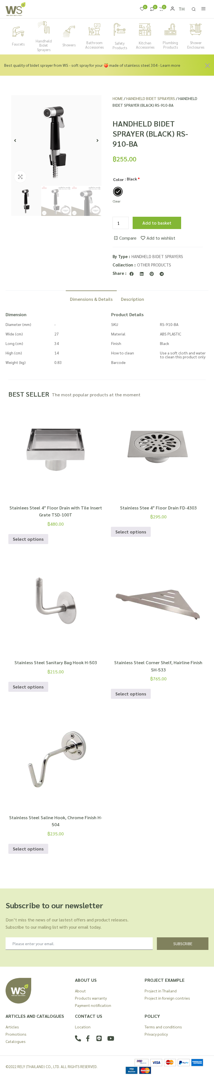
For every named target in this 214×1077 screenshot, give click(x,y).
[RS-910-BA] (56, 140)
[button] (15, 140)
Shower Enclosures (195, 44)
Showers (69, 44)
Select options (28, 539)
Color (118, 179)
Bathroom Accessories (94, 44)
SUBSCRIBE (182, 943)
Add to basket (156, 223)
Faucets (18, 44)
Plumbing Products (170, 44)
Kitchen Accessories (145, 45)
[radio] (118, 191)
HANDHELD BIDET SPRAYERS (150, 98)
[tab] (91, 298)
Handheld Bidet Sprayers (44, 45)
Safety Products (120, 45)
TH (181, 9)
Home (118, 98)
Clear (116, 201)
